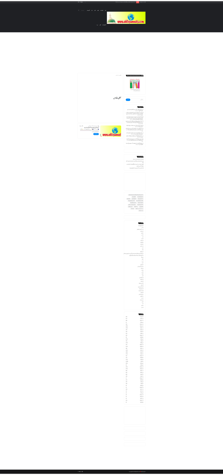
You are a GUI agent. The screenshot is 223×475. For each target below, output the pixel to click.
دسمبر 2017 (141, 389)
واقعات (98, 10)
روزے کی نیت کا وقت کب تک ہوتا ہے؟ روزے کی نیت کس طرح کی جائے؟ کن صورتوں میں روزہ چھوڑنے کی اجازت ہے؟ (134, 133)
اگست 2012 (141, 400)
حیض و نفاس (141, 244)
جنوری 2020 (141, 346)
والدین (142, 307)
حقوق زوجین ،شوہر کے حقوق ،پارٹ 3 (140, 159)
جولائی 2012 (141, 402)
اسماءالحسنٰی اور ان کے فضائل (140, 229)
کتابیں (100, 25)
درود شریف (141, 246)
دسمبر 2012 (141, 398)
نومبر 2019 (141, 350)
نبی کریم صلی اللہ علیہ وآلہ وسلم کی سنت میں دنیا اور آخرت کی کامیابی (138, 168)
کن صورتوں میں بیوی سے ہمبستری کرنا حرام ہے (91, 128)
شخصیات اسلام (88, 10)
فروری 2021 (141, 324)
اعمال (142, 235)
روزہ (142, 248)
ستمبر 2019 (141, 354)
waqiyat (141, 206)
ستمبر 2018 (141, 376)
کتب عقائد (142, 285)
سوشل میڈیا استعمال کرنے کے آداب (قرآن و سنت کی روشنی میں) (136, 255)
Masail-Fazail (140, 202)
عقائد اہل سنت (101, 10)
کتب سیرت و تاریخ (141, 283)
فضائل (95, 10)
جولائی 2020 (141, 337)
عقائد (142, 263)
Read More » (96, 134)
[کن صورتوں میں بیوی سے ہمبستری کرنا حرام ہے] (110, 131)
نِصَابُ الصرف (141, 210)
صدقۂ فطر (142, 257)
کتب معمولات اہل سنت (140, 287)
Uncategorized (140, 225)
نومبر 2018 (141, 372)
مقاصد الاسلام (141, 300)
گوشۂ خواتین (142, 292)
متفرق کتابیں (141, 296)
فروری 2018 (141, 387)
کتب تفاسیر (142, 281)
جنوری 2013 (141, 396)
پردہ (142, 237)
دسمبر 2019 (141, 348)
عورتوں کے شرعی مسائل (140, 266)
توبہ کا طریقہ (142, 240)
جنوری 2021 (141, 326)
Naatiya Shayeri (140, 204)
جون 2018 (141, 382)
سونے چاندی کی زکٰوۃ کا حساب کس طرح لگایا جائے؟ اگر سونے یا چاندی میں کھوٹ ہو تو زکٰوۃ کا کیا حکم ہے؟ (134, 144)
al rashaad (134, 197)
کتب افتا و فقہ (141, 279)
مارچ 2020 (141, 343)
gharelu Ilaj (134, 199)
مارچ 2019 (141, 365)
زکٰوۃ (142, 250)
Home (119, 75)
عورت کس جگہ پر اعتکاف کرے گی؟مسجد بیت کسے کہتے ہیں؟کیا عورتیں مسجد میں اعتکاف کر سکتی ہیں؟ (135, 110)
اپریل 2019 (141, 363)
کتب (142, 276)
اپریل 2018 (141, 385)
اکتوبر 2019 (141, 352)
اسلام (105, 10)
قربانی (142, 274)
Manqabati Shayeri (131, 200)
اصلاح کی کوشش (142, 166)
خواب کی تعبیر (130, 206)
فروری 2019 (141, 367)
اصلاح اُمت (141, 231)
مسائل (92, 10)
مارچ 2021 (141, 322)
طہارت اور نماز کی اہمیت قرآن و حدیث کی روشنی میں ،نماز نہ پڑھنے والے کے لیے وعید (136, 161)
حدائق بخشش (136, 206)
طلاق (142, 259)
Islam (128, 199)
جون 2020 (141, 339)
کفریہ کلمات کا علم (141, 289)
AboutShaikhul (140, 197)
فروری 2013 (141, 395)
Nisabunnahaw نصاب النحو (132, 204)
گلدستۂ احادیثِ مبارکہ (141, 290)
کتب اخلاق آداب (141, 277)
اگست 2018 (141, 378)
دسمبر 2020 (141, 328)
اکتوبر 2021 (141, 317)
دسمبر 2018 (141, 370)
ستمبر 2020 (141, 333)
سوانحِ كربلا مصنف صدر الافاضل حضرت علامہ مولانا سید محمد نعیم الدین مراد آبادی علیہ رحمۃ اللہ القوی (133, 253)
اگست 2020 (141, 335)
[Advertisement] (111, 42)
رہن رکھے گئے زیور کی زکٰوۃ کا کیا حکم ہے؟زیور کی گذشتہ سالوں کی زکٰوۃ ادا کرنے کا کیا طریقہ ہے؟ (134, 136)
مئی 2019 (142, 361)
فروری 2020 (141, 344)
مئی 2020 (142, 341)
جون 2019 (141, 359)
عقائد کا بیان (141, 264)
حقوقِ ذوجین (141, 242)
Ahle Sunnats (143, 471)
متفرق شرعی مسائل (141, 294)
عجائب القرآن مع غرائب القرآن (139, 208)
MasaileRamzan (133, 202)
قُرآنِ (142, 272)
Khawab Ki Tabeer (139, 200)
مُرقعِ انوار (132, 208)
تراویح (142, 238)
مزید (97, 25)
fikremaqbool (140, 199)
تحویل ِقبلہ (143, 164)
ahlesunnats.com (95, 126)
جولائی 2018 (141, 380)
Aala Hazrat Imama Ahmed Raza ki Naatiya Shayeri (136, 195)
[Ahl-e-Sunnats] (126, 18)
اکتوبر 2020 (141, 331)
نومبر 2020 (141, 330)
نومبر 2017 (141, 391)
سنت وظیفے (141, 251)
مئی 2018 (142, 383)
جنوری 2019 (141, 369)
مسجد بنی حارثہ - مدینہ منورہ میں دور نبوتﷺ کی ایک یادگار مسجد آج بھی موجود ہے (134, 164)
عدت (142, 261)
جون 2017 (141, 393)
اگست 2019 (141, 356)
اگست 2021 (141, 320)
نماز (142, 303)
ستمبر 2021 (141, 318)
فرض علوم (142, 268)
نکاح (142, 302)
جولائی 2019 (141, 357)
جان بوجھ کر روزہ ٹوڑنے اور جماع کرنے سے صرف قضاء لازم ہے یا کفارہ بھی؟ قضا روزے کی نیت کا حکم (126, 2)
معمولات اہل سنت (104, 25)
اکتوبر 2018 (141, 374)
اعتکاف (142, 233)
